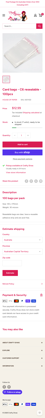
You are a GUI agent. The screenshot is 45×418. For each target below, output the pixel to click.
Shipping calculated (31, 112)
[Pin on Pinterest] (31, 181)
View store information (16, 172)
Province (6, 246)
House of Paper (9, 100)
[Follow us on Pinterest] (9, 387)
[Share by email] (40, 181)
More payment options (22, 159)
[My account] (35, 15)
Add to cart (23, 144)
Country (5, 234)
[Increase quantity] (28, 135)
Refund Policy (8, 284)
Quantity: (6, 135)
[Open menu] (3, 15)
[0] (40, 15)
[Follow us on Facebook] (4, 387)
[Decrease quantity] (14, 135)
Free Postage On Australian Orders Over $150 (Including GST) (22, 3)
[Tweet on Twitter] (36, 181)
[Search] (39, 26)
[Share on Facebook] (26, 181)
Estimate (10, 273)
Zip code (6, 258)
